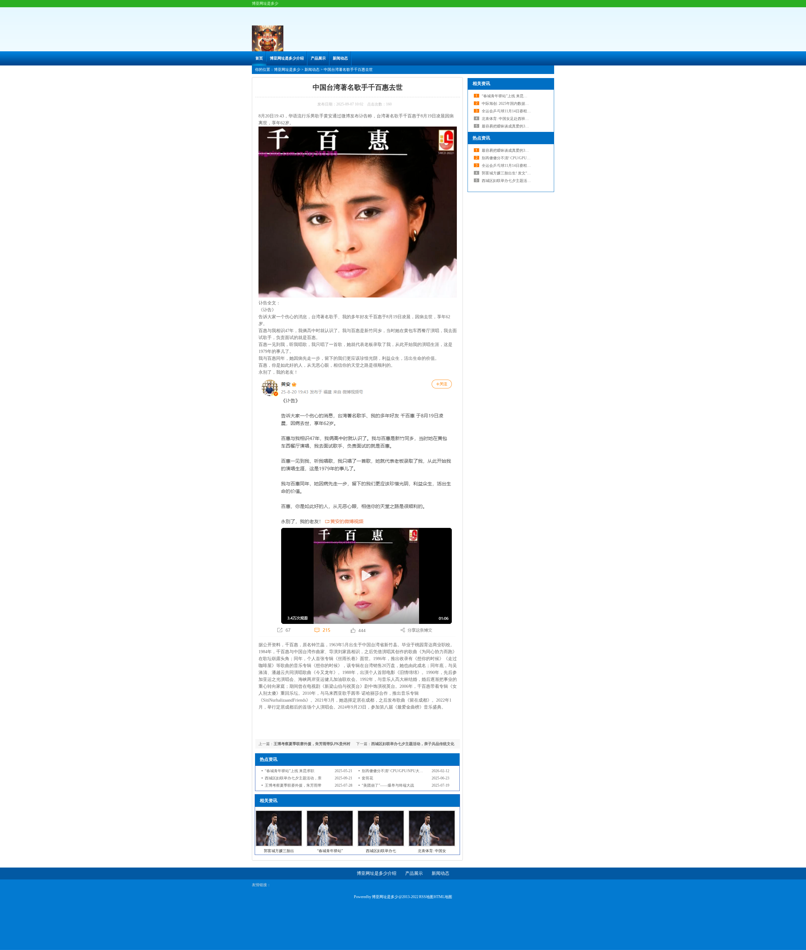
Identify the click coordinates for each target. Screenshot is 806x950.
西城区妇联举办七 (381, 851)
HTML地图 (443, 897)
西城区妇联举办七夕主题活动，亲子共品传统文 (521, 180)
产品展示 (318, 58)
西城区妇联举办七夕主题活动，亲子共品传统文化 (412, 744)
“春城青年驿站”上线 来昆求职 (289, 771)
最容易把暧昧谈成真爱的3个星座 (509, 126)
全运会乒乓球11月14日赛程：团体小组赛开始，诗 (523, 165)
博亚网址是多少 (287, 69)
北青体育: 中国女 (432, 851)
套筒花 (367, 778)
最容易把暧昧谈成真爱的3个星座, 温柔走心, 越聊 (522, 150)
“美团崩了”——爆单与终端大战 (388, 785)
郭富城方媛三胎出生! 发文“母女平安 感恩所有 (520, 173)
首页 (259, 58)
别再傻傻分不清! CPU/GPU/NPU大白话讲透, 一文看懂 (526, 158)
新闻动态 (340, 58)
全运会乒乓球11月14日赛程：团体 (510, 111)
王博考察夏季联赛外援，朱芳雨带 (293, 785)
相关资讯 (481, 83)
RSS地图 (426, 897)
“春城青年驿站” (330, 851)
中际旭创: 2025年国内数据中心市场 (511, 103)
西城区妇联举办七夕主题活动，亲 (293, 778)
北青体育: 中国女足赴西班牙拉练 (509, 118)
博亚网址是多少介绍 (287, 58)
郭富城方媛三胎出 (279, 851)
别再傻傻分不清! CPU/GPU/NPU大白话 (394, 771)
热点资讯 (481, 138)
